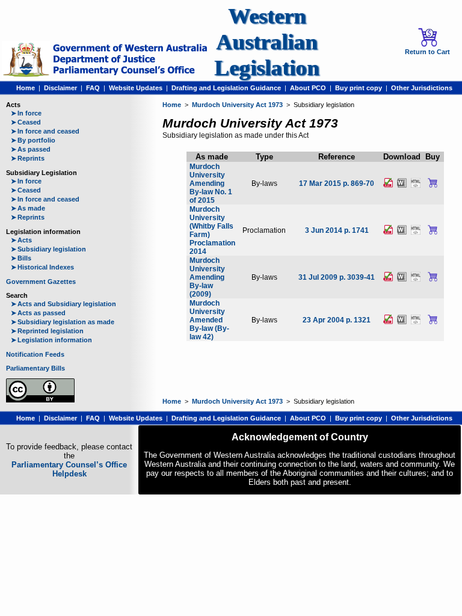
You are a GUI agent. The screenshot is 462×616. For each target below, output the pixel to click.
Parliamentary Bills (35, 368)
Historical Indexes (42, 267)
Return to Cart (427, 51)
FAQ (93, 87)
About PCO (308, 87)
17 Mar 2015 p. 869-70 (336, 183)
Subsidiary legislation (48, 249)
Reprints (28, 158)
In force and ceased (45, 131)
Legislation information (51, 339)
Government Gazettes (41, 281)
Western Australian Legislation (266, 42)
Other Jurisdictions (421, 87)
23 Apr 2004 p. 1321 (337, 320)
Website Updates (135, 87)
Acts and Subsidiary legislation (63, 303)
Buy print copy (358, 87)
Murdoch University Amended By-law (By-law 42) (209, 320)
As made (28, 208)
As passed (31, 149)
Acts (21, 240)
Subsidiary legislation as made (62, 321)
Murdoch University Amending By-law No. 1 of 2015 (210, 183)
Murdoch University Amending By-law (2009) (207, 277)
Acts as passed (38, 312)
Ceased (26, 122)
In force (26, 113)
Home (25, 87)
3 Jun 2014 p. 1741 (337, 230)
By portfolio (33, 140)
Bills (21, 258)
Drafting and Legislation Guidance (226, 87)
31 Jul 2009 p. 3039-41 (336, 277)
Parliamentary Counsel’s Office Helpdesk (69, 469)
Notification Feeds (35, 354)
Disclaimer (60, 87)
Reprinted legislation (47, 330)
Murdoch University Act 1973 (237, 104)
